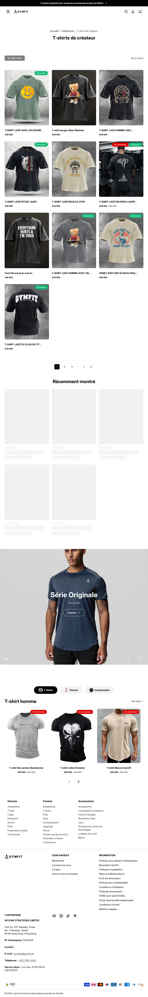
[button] (126, 11)
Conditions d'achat (109, 904)
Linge (10, 814)
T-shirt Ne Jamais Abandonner (26, 767)
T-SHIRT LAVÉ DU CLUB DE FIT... (23, 344)
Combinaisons (50, 822)
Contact (56, 869)
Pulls (10, 826)
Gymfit (16, 993)
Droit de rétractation (110, 878)
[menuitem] (74, 860)
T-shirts (47, 810)
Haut (45, 818)
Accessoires (84, 806)
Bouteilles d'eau (86, 818)
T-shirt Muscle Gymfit (119, 767)
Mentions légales (108, 909)
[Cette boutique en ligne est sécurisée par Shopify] (10, 984)
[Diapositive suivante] (139, 658)
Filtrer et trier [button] (16, 58)
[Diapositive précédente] (128, 658)
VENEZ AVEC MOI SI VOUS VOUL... (118, 273)
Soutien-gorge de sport (55, 834)
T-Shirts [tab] (48, 690)
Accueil (54, 30)
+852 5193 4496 (27, 960)
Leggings (48, 826)
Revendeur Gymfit (108, 865)
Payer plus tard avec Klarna (72, 3)
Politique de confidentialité (113, 882)
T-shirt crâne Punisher (72, 767)
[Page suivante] (91, 366)
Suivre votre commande (65, 873)
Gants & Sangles (87, 814)
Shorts (11, 822)
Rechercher (58, 860)
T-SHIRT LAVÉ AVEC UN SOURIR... (24, 130)
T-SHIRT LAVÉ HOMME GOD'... (116, 130)
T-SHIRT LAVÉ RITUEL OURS (21, 201)
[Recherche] (126, 11)
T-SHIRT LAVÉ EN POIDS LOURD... (118, 201)
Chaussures (14, 834)
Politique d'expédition (111, 869)
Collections (67, 30)
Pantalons (13, 818)
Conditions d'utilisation (111, 887)
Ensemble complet (17, 830)
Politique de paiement (110, 891)
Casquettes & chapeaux (91, 810)
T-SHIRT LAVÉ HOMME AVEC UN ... (72, 273)
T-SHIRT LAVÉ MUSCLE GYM (68, 201)
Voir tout (135, 701)
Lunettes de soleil (87, 833)
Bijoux (81, 837)
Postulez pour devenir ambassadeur (118, 860)
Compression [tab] (102, 690)
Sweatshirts (14, 806)
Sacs (81, 822)
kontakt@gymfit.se (24, 953)
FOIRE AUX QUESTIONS (112, 895)
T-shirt (11, 810)
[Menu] (8, 11)
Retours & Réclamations (111, 873)
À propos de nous (61, 865)
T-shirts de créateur (87, 30)
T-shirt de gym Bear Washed (68, 130)
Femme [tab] (74, 690)
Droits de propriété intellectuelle (116, 900)
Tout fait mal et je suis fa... (19, 273)
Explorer (72, 612)
